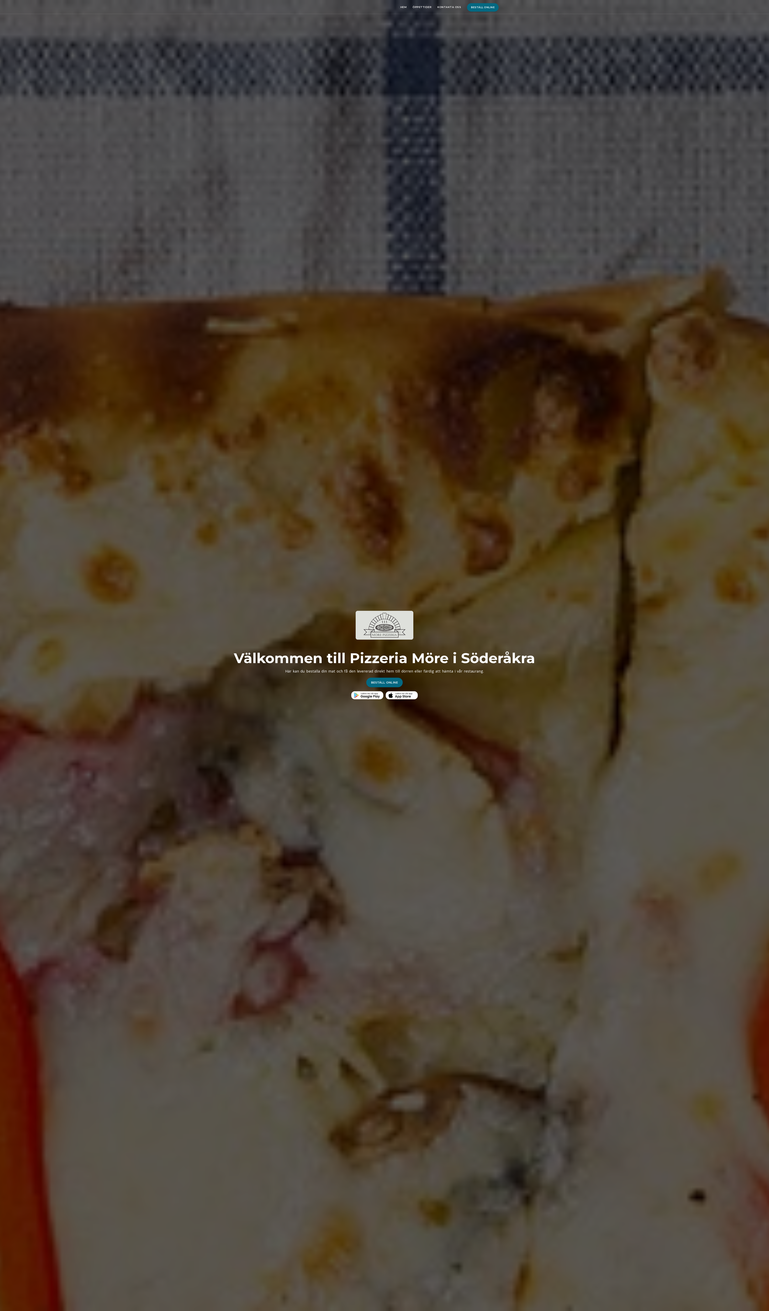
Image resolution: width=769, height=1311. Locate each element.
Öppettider (422, 7)
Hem (403, 7)
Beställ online (483, 7)
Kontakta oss (449, 7)
